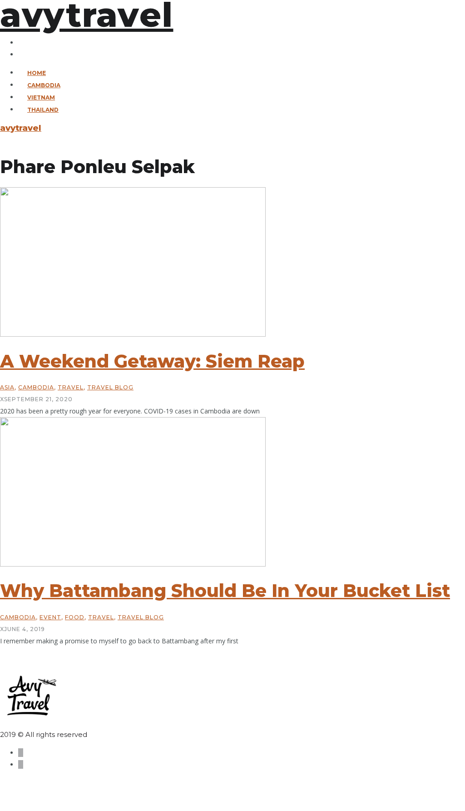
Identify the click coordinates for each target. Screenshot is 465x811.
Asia (7, 387)
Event (50, 617)
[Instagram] (20, 54)
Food (74, 617)
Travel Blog (110, 387)
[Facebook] (20, 42)
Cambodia (43, 85)
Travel (71, 387)
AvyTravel (20, 128)
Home (36, 73)
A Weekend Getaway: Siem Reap (152, 361)
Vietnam (41, 97)
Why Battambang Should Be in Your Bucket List (225, 591)
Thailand (43, 109)
